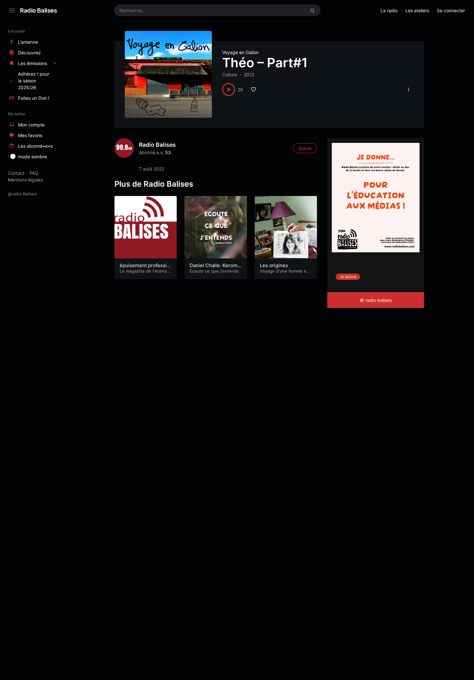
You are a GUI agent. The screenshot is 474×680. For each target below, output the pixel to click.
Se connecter (451, 10)
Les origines (274, 265)
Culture (229, 74)
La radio (389, 10)
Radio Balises (38, 10)
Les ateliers (417, 10)
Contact (16, 173)
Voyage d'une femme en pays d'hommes (284, 273)
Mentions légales (25, 179)
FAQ (34, 173)
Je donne (348, 276)
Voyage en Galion (240, 52)
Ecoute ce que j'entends (214, 271)
